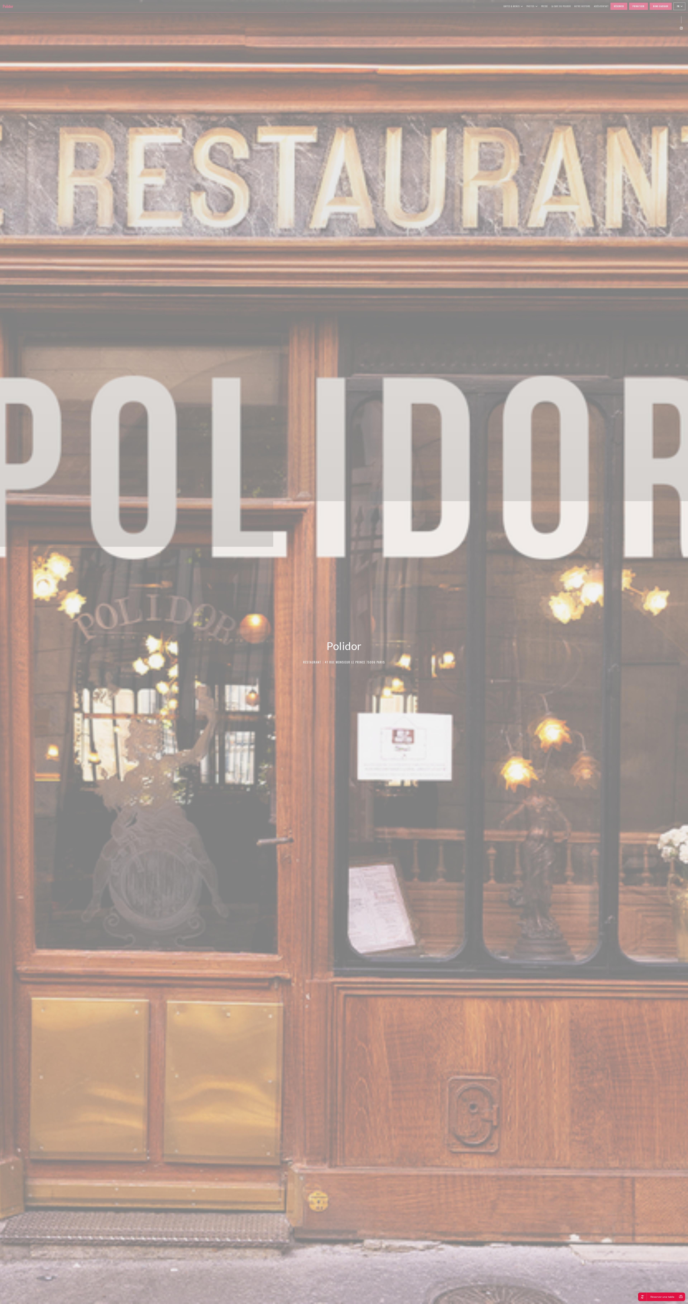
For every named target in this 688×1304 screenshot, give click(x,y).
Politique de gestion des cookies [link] (345, 669)
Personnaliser (364, 656)
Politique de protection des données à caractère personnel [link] (345, 664)
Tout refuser (345, 656)
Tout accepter (326, 656)
